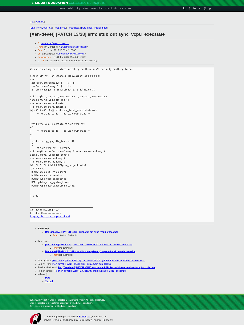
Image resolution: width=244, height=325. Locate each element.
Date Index (86, 27)
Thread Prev (59, 27)
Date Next (47, 27)
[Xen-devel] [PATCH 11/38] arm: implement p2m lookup (81, 264)
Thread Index (100, 27)
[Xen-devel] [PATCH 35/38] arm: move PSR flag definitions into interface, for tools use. (98, 260)
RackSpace (85, 316)
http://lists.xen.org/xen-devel (50, 216)
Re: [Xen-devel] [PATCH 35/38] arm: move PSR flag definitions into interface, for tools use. (106, 267)
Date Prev (35, 27)
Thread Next (73, 27)
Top (32, 21)
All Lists (40, 21)
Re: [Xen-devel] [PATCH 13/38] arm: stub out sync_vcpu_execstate (81, 232)
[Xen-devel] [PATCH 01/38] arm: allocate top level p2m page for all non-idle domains (90, 251)
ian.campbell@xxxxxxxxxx (73, 47)
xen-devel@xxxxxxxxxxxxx (55, 43)
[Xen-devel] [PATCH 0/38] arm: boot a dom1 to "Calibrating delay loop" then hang (88, 244)
